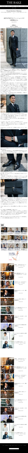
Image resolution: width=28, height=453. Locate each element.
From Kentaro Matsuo (14, 11)
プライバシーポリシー (20, 445)
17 (12, 354)
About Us (3, 445)
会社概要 (10, 445)
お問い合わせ (16, 445)
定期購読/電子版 (7, 445)
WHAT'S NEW (3, 6)
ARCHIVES (12, 6)
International (24, 445)
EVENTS (25, 6)
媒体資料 (13, 445)
